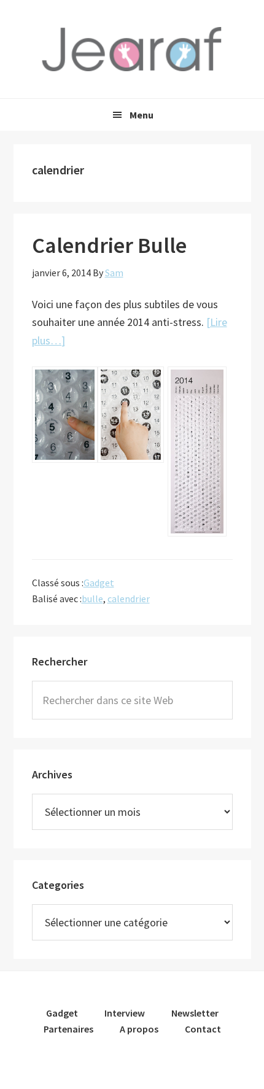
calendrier (128, 598)
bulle (92, 598)
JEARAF (132, 49)
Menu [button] (141, 115)
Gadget (98, 582)
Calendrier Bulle (109, 245)
